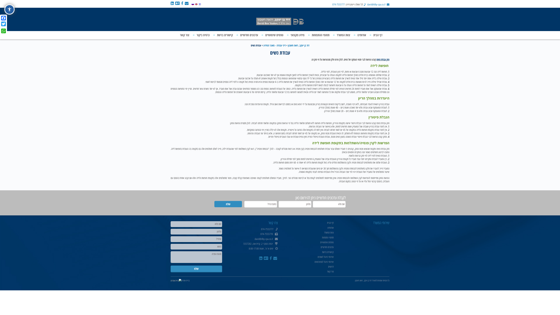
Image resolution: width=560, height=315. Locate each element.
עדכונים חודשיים (249, 35)
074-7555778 (266, 234)
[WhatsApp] (3, 31)
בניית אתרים (185, 280)
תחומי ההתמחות (320, 35)
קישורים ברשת (225, 35)
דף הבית (377, 35)
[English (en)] (196, 3)
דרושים (331, 266)
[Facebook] (3, 18)
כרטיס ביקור (203, 35)
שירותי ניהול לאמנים (326, 257)
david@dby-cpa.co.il (376, 4)
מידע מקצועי (297, 35)
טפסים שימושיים (274, 35)
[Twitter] (3, 24)
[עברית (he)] (199, 3)
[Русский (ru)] (192, 3)
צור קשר (184, 35)
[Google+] (3, 27)
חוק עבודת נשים (383, 59)
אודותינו (361, 35)
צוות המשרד (343, 35)
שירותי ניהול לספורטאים (324, 262)
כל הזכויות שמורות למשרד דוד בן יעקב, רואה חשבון (372, 280)
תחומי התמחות (328, 237)
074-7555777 (338, 4)
